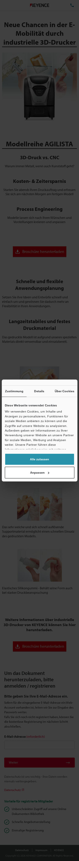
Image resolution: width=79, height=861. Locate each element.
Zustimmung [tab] (14, 391)
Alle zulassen (39, 459)
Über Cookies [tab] (64, 391)
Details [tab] (39, 391)
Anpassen (37, 472)
